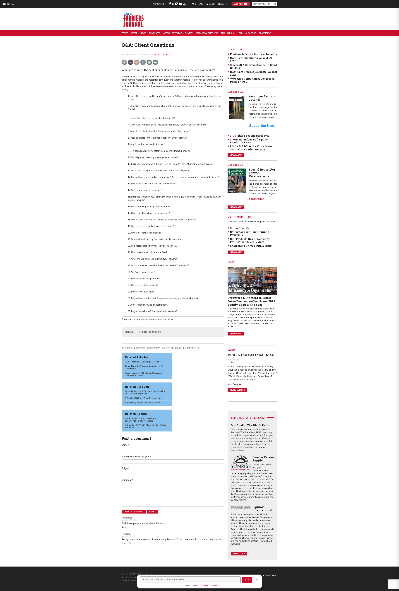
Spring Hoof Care (241, 228)
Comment (127, 480)
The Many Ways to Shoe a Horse (142, 402)
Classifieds (265, 33)
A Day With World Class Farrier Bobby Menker (145, 426)
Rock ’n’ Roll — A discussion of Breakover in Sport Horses (141, 419)
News (143, 33)
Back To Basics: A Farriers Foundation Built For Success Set (145, 392)
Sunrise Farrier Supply (263, 458)
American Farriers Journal (262, 98)
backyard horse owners (148, 348)
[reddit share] (136, 62)
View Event (233, 384)
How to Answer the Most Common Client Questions (143, 374)
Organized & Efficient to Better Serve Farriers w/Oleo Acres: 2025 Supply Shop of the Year (251, 301)
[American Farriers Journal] (237, 107)
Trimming (167, 54)
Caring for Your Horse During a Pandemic (249, 233)
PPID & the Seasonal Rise (251, 354)
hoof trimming (192, 348)
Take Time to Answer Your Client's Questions (144, 367)
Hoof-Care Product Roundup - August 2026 (253, 73)
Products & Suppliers (207, 33)
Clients (151, 54)
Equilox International (262, 508)
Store (134, 33)
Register (223, 4)
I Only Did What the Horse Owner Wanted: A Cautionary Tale (251, 148)
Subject (125, 468)
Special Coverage (172, 33)
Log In (212, 4)
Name (125, 445)
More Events (237, 390)
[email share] (149, 62)
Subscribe (159, 4)
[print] (155, 62)
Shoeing (158, 54)
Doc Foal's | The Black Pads (250, 425)
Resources (154, 33)
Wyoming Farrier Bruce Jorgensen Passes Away (252, 80)
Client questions (172, 348)
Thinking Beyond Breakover (251, 135)
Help (240, 33)
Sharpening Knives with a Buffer (251, 245)
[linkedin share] (143, 62)
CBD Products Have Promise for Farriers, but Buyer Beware (250, 240)
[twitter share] (130, 62)
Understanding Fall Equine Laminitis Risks (249, 141)
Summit (188, 33)
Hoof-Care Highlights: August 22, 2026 (251, 59)
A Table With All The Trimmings (143, 398)
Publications (228, 33)
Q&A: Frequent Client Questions (142, 361)
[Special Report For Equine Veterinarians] (237, 180)
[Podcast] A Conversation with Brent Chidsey (253, 66)
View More (236, 155)
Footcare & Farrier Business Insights (253, 54)
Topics (10, 4)
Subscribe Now (256, 199)
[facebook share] (124, 62)
